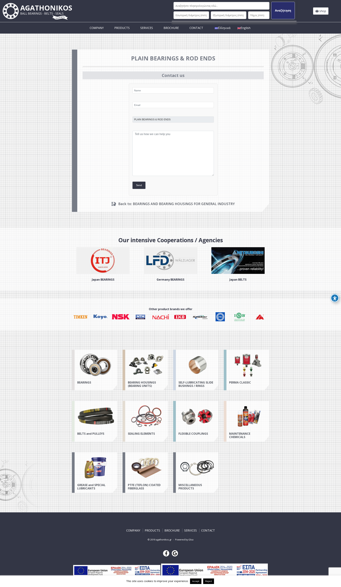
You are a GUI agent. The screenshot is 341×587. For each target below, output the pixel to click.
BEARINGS (84, 382)
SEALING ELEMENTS (141, 434)
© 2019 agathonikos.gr (160, 539)
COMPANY (97, 28)
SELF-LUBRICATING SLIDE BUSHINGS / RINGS (195, 384)
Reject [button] (208, 581)
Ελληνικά (224, 28)
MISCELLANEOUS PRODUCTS (190, 486)
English (245, 28)
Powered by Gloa (184, 539)
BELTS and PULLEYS (90, 434)
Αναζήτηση (283, 10)
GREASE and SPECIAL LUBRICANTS (91, 486)
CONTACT (196, 28)
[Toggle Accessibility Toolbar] (335, 298)
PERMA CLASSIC (240, 382)
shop (322, 11)
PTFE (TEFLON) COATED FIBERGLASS (144, 486)
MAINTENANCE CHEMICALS (239, 435)
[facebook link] (166, 553)
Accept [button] (195, 581)
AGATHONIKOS (46, 9)
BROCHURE (171, 28)
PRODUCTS (122, 28)
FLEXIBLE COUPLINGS (193, 434)
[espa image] (117, 570)
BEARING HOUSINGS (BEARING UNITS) (142, 384)
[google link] (175, 553)
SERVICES (146, 28)
